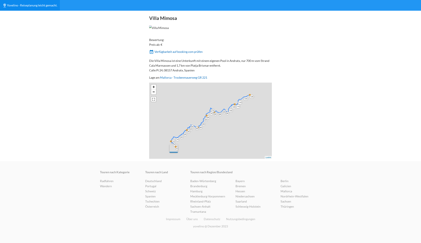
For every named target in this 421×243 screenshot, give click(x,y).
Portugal (150, 186)
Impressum (173, 219)
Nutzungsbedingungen (240, 219)
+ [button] (154, 87)
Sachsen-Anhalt (200, 206)
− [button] (154, 92)
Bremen (240, 186)
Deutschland (153, 181)
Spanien (150, 196)
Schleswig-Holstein (247, 206)
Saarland (241, 201)
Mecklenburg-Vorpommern (207, 196)
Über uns (192, 219)
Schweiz (150, 191)
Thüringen (287, 206)
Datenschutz (212, 219)
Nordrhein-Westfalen (294, 196)
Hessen (240, 191)
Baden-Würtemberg (203, 181)
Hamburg (196, 191)
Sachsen (286, 201)
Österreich (152, 206)
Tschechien (152, 201)
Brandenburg (198, 186)
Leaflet (268, 157)
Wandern (106, 186)
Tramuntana (198, 211)
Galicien (286, 186)
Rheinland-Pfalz (200, 201)
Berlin (284, 181)
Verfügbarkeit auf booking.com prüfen (178, 51)
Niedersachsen (245, 196)
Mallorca (286, 191)
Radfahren (106, 181)
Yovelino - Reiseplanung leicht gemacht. (32, 5)
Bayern (240, 181)
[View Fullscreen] (153, 99)
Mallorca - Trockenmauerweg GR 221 (183, 77)
